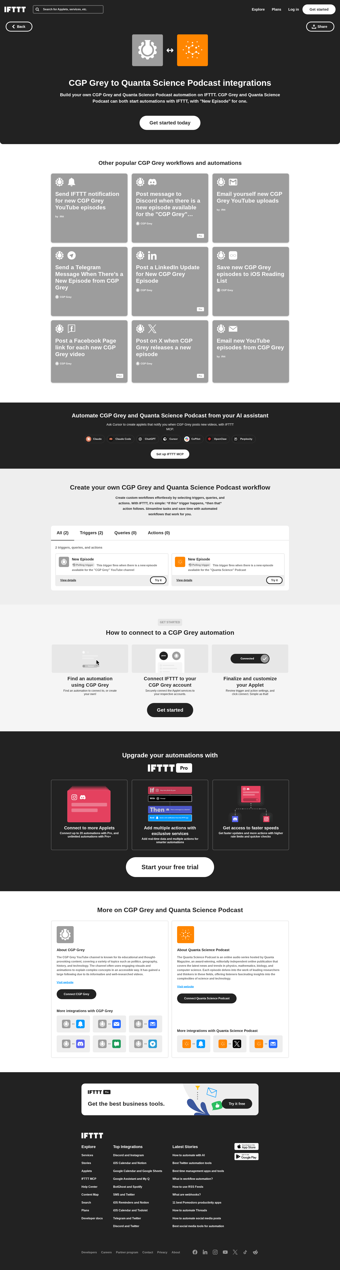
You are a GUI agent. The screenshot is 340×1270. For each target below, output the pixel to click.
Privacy (162, 1252)
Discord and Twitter (126, 1226)
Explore (258, 9)
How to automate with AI (188, 1155)
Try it (158, 580)
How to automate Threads (189, 1210)
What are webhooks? (186, 1194)
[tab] (62, 533)
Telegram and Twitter (127, 1218)
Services (87, 1155)
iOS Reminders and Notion (131, 1202)
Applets (86, 1170)
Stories (86, 1163)
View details (68, 580)
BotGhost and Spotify (127, 1186)
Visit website (65, 982)
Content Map (90, 1194)
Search (86, 1202)
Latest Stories (185, 1146)
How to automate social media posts (196, 1218)
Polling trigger (84, 564)
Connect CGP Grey (76, 994)
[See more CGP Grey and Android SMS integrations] (109, 1043)
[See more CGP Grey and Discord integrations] (73, 1043)
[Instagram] (215, 1252)
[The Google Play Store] (246, 1157)
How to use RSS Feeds (187, 1186)
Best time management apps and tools (198, 1170)
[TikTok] (245, 1252)
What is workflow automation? (192, 1178)
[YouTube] (225, 1252)
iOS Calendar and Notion (129, 1163)
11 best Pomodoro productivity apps (196, 1202)
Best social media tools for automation (198, 1226)
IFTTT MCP (88, 1178)
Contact (147, 1252)
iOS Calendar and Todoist (130, 1210)
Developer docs (92, 1218)
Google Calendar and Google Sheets (137, 1170)
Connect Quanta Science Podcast (207, 998)
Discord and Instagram (128, 1155)
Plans (276, 9)
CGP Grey (89, 83)
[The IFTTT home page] (15, 9)
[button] (170, 710)
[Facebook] (195, 1252)
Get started (319, 9)
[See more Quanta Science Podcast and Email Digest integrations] (266, 1043)
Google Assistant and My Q (131, 1178)
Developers (89, 1252)
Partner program (127, 1252)
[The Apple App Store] (246, 1147)
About (176, 1252)
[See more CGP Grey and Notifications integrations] (73, 1023)
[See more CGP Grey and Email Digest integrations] (145, 1023)
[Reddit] (255, 1252)
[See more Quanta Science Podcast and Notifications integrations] (193, 1043)
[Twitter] (235, 1252)
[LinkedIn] (205, 1252)
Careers (106, 1252)
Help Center (89, 1186)
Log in (293, 9)
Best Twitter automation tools (192, 1163)
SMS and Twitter (124, 1194)
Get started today (170, 122)
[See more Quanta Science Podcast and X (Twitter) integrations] (229, 1043)
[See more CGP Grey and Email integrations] (109, 1023)
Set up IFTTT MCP (170, 454)
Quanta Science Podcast (170, 83)
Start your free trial (170, 867)
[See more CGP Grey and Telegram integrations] (145, 1043)
